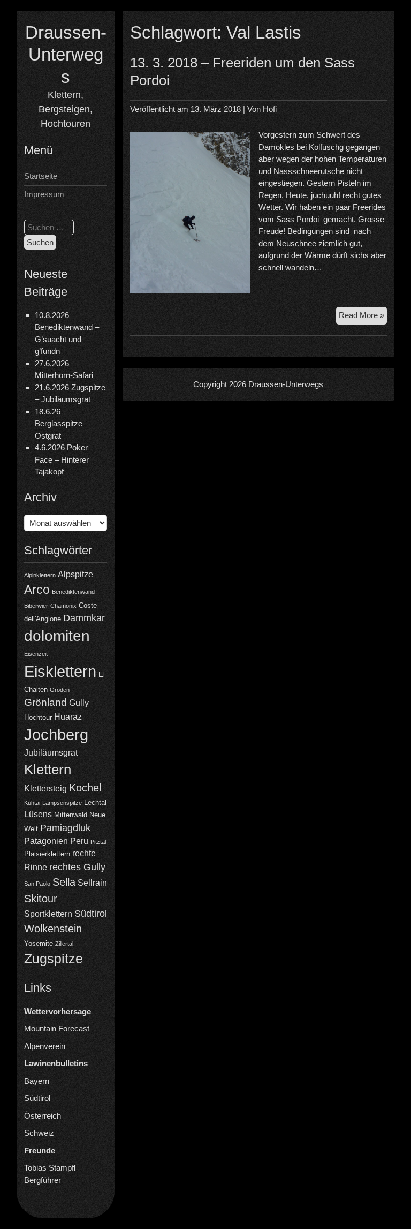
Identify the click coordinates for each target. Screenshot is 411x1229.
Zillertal (64, 943)
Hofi (270, 109)
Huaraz (68, 716)
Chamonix (63, 605)
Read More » (363, 317)
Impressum (44, 194)
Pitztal (98, 842)
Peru (79, 841)
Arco (37, 590)
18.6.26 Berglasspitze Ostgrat (58, 423)
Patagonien (46, 841)
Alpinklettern (40, 575)
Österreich (42, 1115)
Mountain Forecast (56, 1028)
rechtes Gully (77, 867)
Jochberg (56, 734)
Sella (63, 882)
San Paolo (37, 883)
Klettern (47, 769)
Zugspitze (53, 959)
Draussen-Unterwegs (65, 54)
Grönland (45, 702)
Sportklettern (48, 913)
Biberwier (36, 605)
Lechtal (95, 802)
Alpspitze (75, 574)
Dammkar (84, 618)
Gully (79, 702)
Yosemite (38, 943)
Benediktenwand (73, 592)
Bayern (36, 1080)
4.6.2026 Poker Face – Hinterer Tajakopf (62, 459)
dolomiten (57, 636)
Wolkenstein (53, 928)
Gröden (60, 690)
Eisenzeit (36, 654)
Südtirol (90, 913)
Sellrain (92, 882)
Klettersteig (45, 788)
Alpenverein (44, 1046)
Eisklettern (60, 671)
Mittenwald (70, 815)
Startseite (40, 175)
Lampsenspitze (62, 803)
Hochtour (38, 717)
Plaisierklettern (47, 854)
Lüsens (38, 814)
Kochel (85, 788)
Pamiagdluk (65, 828)
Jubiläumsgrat (51, 752)
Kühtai (32, 803)
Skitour (40, 898)
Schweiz (39, 1132)
